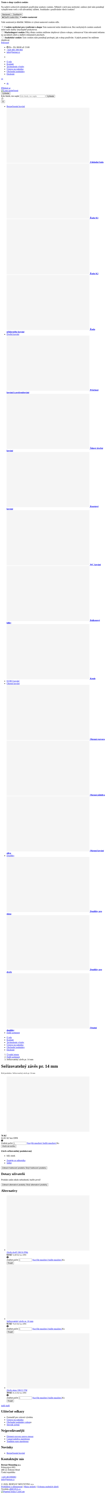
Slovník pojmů (13, 1425)
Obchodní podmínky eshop (18, 1422)
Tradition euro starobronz (18, 1441)
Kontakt (10, 64)
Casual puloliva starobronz (18, 1439)
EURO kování (13, 681)
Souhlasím (17, 14)
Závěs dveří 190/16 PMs (17, 1252)
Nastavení (6, 14)
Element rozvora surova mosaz (20, 1436)
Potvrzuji (5, 42)
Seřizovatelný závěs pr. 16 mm (20, 1321)
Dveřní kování (13, 334)
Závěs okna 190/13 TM (17, 1390)
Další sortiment (13, 1033)
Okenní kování (13, 683)
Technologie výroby (15, 66)
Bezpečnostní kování (16, 106)
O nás (9, 61)
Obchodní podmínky (16, 71)
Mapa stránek (30, 1486)
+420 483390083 (8, 1477)
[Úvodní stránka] (9, 90)
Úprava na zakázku (15, 69)
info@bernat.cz (7, 1479)
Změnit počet (7, 1143)
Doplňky (10, 855)
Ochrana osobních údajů (48, 1486)
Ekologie (10, 74)
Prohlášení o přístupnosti (11, 1486)
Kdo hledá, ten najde (10, 96)
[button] (2, 79)
